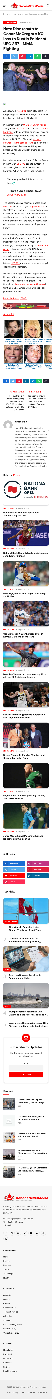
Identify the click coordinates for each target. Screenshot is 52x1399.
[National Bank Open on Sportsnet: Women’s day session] (26, 492)
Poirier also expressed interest (30, 284)
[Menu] (4, 5)
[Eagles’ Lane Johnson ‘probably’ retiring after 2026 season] (26, 775)
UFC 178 (20, 128)
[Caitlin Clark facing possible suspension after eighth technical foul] (26, 694)
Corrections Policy (11, 1333)
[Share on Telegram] (29, 56)
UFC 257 (27, 125)
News (7, 970)
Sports (6, 1269)
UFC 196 (21, 164)
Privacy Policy (9, 1307)
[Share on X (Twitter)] (14, 56)
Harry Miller (22, 421)
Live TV (6, 1367)
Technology (8, 1273)
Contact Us (43, 1392)
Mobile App (8, 1358)
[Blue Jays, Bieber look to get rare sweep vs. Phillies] (26, 573)
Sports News (10, 22)
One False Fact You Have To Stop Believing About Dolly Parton (33, 341)
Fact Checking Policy (12, 1324)
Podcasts (7, 1362)
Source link (8, 314)
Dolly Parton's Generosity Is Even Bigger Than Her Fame (13, 367)
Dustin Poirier (39, 125)
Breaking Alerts (10, 1371)
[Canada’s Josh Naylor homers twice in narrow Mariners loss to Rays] (26, 613)
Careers (6, 1303)
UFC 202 (15, 263)
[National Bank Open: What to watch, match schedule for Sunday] (26, 532)
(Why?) (23, 298)
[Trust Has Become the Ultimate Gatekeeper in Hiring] (26, 959)
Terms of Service (10, 1312)
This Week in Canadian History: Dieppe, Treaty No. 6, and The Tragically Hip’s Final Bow (25, 930)
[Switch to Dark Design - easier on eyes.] (47, 5)
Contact (6, 1299)
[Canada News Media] (27, 5)
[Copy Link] (45, 56)
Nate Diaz (21, 111)
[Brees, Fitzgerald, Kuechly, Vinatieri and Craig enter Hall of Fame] (26, 735)
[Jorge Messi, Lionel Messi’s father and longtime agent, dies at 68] (26, 816)
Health (6, 1278)
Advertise (7, 1316)
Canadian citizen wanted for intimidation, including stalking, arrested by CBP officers (25, 941)
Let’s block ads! (11, 298)
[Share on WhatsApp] (37, 56)
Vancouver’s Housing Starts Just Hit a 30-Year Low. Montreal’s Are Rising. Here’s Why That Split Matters (28, 1026)
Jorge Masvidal (36, 206)
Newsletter (8, 1350)
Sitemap (7, 1320)
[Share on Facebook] (6, 56)
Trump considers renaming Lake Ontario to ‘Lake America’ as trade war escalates (29, 1014)
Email (26, 1063)
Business (7, 1265)
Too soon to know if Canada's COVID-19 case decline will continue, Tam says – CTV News (37, 401)
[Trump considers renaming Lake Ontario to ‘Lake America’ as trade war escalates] (26, 995)
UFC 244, (8, 206)
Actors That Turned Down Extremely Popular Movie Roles (13, 341)
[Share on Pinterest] (22, 56)
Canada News (11, 922)
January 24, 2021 (16, 194)
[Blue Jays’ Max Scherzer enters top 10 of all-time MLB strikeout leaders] (26, 654)
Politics (6, 1261)
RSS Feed (7, 1354)
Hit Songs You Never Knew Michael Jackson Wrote (33, 367)
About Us (7, 1295)
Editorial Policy (9, 1329)
